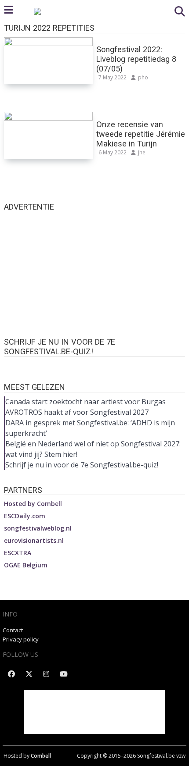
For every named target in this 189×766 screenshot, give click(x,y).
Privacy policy (21, 639)
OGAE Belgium (25, 565)
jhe (141, 152)
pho (143, 77)
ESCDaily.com (24, 516)
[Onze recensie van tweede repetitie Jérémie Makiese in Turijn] (48, 117)
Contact (13, 630)
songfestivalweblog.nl (38, 528)
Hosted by (33, 503)
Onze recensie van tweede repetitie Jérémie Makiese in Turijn (140, 134)
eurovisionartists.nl (34, 540)
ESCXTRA (17, 553)
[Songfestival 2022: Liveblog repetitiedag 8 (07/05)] (48, 43)
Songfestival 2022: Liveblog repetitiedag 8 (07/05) (136, 59)
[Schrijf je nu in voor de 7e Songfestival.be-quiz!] (94, 365)
